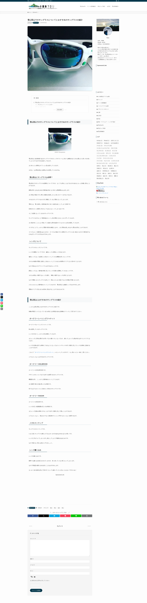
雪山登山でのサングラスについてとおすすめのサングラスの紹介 (53, 102)
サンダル (108, 150)
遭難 (116, 176)
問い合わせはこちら (102, 201)
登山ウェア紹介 (102, 128)
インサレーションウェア (103, 148)
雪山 (63, 507)
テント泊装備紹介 (102, 102)
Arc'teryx (99, 140)
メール (32, 565)
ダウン (108, 153)
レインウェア (113, 163)
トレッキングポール (102, 155)
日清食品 (113, 170)
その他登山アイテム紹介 (104, 96)
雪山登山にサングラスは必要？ (45, 104)
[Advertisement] (60, 486)
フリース (99, 160)
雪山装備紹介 (101, 131)
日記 (99, 118)
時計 (104, 173)
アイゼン (99, 145)
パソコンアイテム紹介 (103, 106)
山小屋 (111, 168)
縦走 (59, 507)
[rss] (116, 1)
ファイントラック (108, 158)
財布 (110, 176)
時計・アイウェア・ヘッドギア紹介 (106, 121)
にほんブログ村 (100, 188)
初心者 (110, 165)
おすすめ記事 (114, 143)
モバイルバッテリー (102, 163)
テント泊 (115, 153)
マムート (107, 160)
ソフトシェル (100, 153)
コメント (33, 538)
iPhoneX (106, 140)
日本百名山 (106, 170)
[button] (33, 515)
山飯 (99, 170)
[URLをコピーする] (87, 515)
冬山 (104, 165)
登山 (55, 507)
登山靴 (99, 176)
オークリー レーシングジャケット (44, 352)
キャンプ (100, 99)
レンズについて (42, 106)
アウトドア (46, 507)
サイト (31, 570)
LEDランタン (114, 140)
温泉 (109, 173)
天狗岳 (99, 168)
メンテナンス (115, 160)
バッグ (99, 158)
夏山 (51, 507)
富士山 (105, 168)
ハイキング (112, 155)
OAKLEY (40, 507)
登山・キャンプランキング (102, 193)
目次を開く (60, 109)
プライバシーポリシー (103, 109)
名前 (32, 558)
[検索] (118, 1)
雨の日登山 (100, 178)
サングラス (100, 150)
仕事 (99, 112)
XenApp (106, 143)
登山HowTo (36, 22)
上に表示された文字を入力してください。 (40, 580)
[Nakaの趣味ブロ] (42, 6)
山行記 (99, 115)
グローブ (114, 148)
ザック (114, 150)
